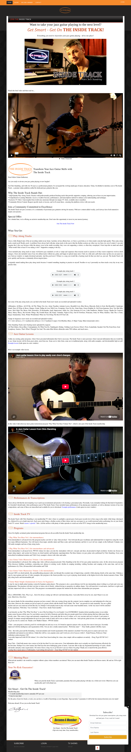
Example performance (69, 507)
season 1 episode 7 (30, 523)
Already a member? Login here (49, 746)
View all (70, 746)
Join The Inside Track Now (65, 223)
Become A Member (27, 2)
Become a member (19, 746)
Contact (38, 2)
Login (122, 2)
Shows (16, 2)
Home (9, 2)
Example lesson (13, 343)
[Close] (128, 706)
